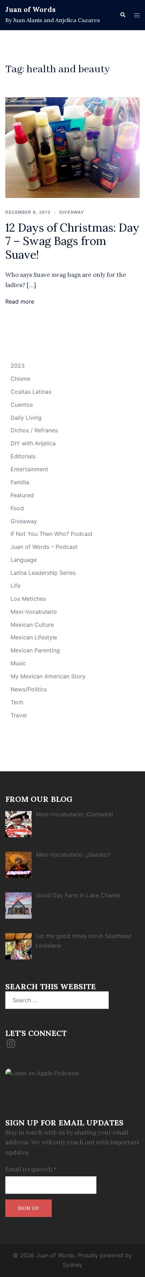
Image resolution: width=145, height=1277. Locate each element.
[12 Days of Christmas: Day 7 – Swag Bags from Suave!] (72, 147)
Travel (19, 715)
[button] (122, 15)
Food (17, 508)
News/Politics (29, 689)
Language (24, 559)
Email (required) (31, 1169)
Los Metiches (28, 598)
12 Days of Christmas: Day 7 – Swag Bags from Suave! (72, 241)
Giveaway (71, 212)
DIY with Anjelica (33, 443)
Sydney (72, 1264)
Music (18, 663)
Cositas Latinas (31, 391)
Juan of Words (30, 9)
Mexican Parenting (35, 650)
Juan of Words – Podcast (44, 546)
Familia (20, 482)
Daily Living (26, 417)
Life (15, 585)
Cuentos (22, 404)
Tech (17, 702)
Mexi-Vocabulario (34, 611)
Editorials (23, 456)
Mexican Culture (32, 624)
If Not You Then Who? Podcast (52, 533)
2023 (18, 365)
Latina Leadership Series (43, 572)
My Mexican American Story (48, 676)
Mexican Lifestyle (34, 637)
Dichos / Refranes (34, 430)
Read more (19, 301)
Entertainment (29, 469)
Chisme (20, 378)
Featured (22, 495)
